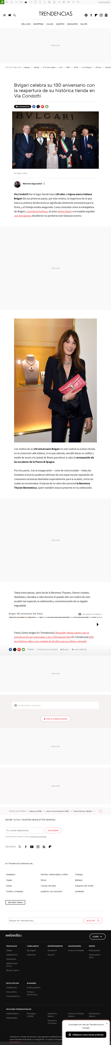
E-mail (46, 106)
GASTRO (60, 24)
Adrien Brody (65, 211)
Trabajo (79, 874)
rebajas (27, 67)
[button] (34, 183)
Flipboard (96, 15)
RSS (44, 846)
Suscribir (53, 830)
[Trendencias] (55, 13)
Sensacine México (52, 1014)
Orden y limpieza (14, 891)
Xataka (9, 950)
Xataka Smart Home (12, 964)
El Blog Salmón (33, 987)
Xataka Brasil (11, 1018)
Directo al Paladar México (76, 1014)
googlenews (106, 15)
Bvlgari (66, 649)
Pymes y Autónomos (32, 993)
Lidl (60, 67)
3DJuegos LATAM (31, 1014)
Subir (96, 936)
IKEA (76, 67)
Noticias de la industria (48, 649)
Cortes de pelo (48, 885)
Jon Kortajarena (22, 215)
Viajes (9, 880)
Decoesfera (11, 992)
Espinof (51, 954)
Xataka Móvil (12, 954)
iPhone (98, 67)
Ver (56, 719)
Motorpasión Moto (94, 955)
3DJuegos (31, 950)
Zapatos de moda (84, 885)
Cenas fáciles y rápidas (82, 811)
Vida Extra (31, 954)
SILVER (83, 24)
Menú (4, 15)
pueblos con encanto (51, 891)
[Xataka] (2, 2)
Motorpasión (94, 950)
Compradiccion (13, 996)
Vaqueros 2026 (35, 811)
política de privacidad (38, 836)
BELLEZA (26, 24)
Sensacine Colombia (52, 1021)
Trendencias (11, 987)
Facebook (91, 15)
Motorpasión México (94, 1014)
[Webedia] (13, 935)
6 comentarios (24, 106)
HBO (68, 67)
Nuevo (9, 15)
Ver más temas (15, 902)
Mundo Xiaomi (12, 970)
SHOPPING (38, 24)
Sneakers (10, 874)
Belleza (78, 880)
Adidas (36, 67)
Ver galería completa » (92, 614)
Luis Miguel (87, 67)
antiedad (79, 891)
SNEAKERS (72, 24)
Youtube (32, 846)
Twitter (38, 106)
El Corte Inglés (49, 67)
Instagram (101, 15)
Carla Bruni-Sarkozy (37, 211)
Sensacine (52, 950)
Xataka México (12, 1013)
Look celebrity (80, 649)
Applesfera (11, 959)
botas (9, 885)
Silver (43, 880)
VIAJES (49, 24)
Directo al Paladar (76, 950)
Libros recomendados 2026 (57, 811)
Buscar (14, 15)
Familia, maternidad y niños (54, 874)
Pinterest (86, 15)
